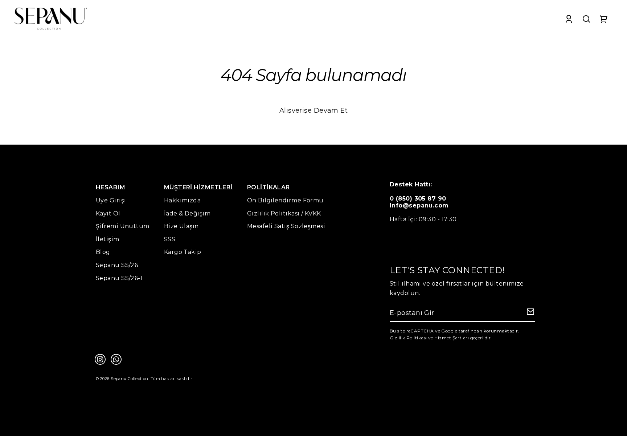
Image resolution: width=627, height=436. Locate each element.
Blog (103, 252)
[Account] (569, 19)
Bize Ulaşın (181, 226)
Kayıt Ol (108, 213)
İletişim (107, 239)
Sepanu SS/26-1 (119, 278)
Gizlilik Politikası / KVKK (284, 213)
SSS (169, 239)
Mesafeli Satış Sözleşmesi (286, 226)
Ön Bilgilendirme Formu (285, 200)
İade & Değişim (187, 213)
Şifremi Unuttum (122, 226)
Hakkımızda (182, 200)
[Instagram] (100, 359)
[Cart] (603, 19)
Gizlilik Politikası (408, 337)
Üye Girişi (111, 200)
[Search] (586, 19)
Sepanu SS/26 (117, 265)
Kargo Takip (182, 252)
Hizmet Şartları (451, 337)
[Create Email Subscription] (529, 313)
